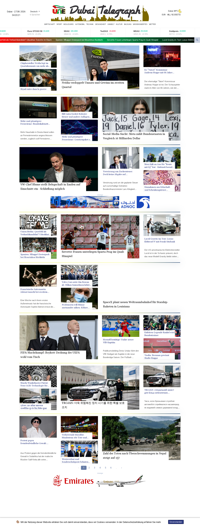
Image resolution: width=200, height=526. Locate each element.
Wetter (152, 24)
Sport (59, 24)
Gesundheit (100, 24)
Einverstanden (176, 522)
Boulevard (69, 24)
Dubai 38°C (173, 11)
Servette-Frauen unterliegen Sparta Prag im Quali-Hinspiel (62, 40)
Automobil (80, 24)
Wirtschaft (49, 24)
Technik (89, 24)
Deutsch (34, 11)
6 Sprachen (35, 14)
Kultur (119, 24)
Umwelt (110, 24)
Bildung (127, 24)
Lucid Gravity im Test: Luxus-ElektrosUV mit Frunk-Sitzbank (118, 40)
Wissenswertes (140, 24)
